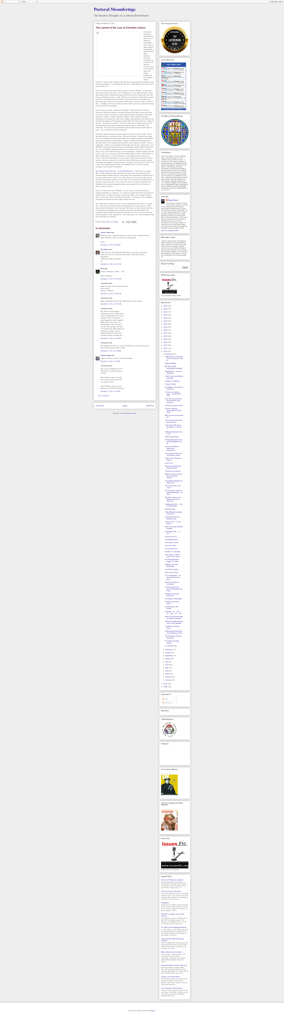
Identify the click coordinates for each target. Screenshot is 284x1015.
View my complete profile (170, 230)
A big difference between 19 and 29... (173, 513)
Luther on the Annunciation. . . (171, 977)
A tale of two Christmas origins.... (173, 459)
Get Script (166, 109)
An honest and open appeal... (172, 642)
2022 (166, 318)
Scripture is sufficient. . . (173, 381)
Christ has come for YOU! (174, 405)
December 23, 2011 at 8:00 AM (110, 245)
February (168, 677)
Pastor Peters (173, 200)
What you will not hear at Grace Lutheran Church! (173, 476)
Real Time (173, 109)
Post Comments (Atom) (129, 413)
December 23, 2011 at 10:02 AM (111, 264)
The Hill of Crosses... (172, 569)
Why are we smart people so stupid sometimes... (174, 617)
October (168, 653)
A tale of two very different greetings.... (174, 377)
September (169, 656)
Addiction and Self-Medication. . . (171, 565)
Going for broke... (171, 384)
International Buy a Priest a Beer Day (174, 965)
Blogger (152, 1010)
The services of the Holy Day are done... (173, 421)
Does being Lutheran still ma (170, 107)
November (169, 650)
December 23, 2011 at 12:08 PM (111, 351)
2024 (166, 312)
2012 (166, 348)
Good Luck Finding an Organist (172, 880)
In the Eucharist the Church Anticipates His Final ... (173, 589)
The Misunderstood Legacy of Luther (172, 560)
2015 (166, 339)
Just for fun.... (170, 463)
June (167, 665)
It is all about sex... (171, 646)
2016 (166, 336)
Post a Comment (103, 396)
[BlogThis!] (129, 222)
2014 (166, 342)
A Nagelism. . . (166, 903)
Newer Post (100, 405)
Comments (168, 702)
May (167, 668)
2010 (166, 684)
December (169, 354)
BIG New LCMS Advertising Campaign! (173, 367)
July (167, 662)
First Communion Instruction (171, 891)
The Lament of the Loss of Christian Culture (173, 454)
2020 (166, 324)
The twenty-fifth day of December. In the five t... (173, 427)
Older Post (150, 405)
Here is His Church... (172, 572)
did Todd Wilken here (126, 171)
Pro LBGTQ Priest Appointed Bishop (173, 927)
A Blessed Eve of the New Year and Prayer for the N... (174, 358)
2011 (165, 351)
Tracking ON (180, 109)
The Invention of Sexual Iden (170, 103)
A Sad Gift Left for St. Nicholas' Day (172, 518)
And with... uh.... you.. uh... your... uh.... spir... (174, 612)
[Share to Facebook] (133, 222)
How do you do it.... (171, 536)
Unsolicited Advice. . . (172, 539)
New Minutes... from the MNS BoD (173, 372)
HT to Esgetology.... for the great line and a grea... (173, 577)
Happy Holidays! (170, 363)
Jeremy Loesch (105, 232)
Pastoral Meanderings (115, 9)
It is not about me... (171, 549)
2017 (166, 333)
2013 (166, 345)
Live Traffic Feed (173, 64)
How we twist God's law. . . (169, 82)
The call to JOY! (170, 545)
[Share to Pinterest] (135, 222)
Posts (166, 699)
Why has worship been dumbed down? (173, 467)
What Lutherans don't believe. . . (172, 952)
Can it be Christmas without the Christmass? (172, 448)
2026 (166, 306)
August (168, 659)
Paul (102, 268)
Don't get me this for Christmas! (172, 583)
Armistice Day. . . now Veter (169, 69)
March (167, 674)
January (168, 680)
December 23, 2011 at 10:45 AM (111, 293)
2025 (166, 309)
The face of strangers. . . (169, 90)
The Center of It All (171, 542)
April (167, 671)
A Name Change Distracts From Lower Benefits (174, 622)
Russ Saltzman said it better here (106, 171)
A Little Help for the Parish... (171, 607)
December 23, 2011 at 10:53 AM (111, 304)
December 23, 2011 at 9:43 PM (110, 391)
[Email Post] (122, 222)
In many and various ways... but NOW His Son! (173, 394)
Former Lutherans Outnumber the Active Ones (173, 410)
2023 (166, 315)
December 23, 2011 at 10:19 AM (111, 279)
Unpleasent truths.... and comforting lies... (173, 505)
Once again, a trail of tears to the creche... (173, 555)
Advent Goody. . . (171, 509)
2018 (166, 330)
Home (125, 405)
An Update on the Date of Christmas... (174, 388)
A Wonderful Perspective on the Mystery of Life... (174, 632)
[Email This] (127, 222)
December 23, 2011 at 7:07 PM (110, 361)
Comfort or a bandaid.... (173, 552)
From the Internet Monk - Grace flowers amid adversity (174, 400)
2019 (166, 327)
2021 (166, 321)
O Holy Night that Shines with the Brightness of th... (173, 441)
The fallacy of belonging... (174, 599)
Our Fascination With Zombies (171, 988)
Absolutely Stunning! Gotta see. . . (172, 595)
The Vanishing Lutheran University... (173, 637)
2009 (166, 687)
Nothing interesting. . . (168, 73)
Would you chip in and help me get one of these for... (172, 499)
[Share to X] (131, 222)
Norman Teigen (106, 355)
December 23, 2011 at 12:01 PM (111, 338)
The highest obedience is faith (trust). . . (174, 482)
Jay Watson (104, 249)
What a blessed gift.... (172, 437)
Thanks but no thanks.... (173, 471)
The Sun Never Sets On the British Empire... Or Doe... (174, 492)
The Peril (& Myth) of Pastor (169, 94)
